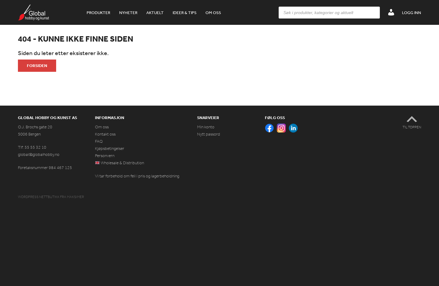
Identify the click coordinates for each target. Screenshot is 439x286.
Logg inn (411, 12)
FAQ (99, 141)
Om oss (213, 12)
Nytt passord (208, 134)
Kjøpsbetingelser (109, 148)
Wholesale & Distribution (122, 162)
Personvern (104, 155)
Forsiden (37, 65)
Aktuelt (155, 12)
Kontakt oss (105, 134)
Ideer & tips (185, 12)
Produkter (98, 12)
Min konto (205, 127)
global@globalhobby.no (38, 154)
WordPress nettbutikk (38, 196)
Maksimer (75, 196)
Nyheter (128, 12)
